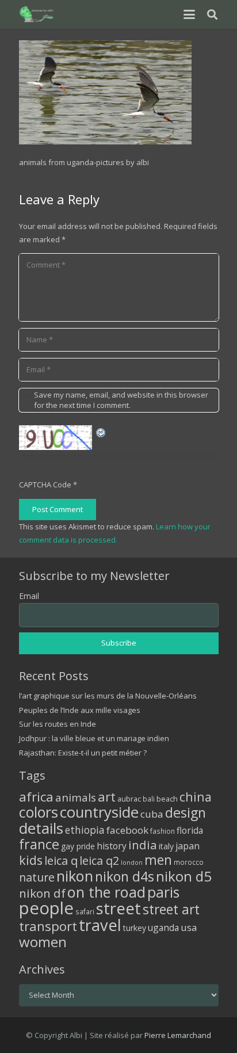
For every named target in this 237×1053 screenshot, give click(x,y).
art (107, 796)
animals (75, 797)
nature (37, 877)
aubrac (129, 799)
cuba (151, 814)
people (46, 908)
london (132, 863)
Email (29, 595)
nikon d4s (124, 876)
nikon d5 (184, 876)
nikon (74, 876)
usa (189, 927)
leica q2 (99, 860)
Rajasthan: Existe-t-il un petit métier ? (83, 752)
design (185, 812)
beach (167, 799)
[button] (189, 14)
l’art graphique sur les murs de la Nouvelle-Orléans (108, 695)
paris (163, 892)
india (142, 845)
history (112, 846)
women (43, 941)
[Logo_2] (37, 14)
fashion (162, 830)
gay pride (78, 846)
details (41, 828)
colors (38, 812)
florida (190, 830)
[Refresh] (101, 431)
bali (149, 798)
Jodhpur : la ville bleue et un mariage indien (94, 738)
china (195, 796)
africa (36, 797)
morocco (189, 862)
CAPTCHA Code (45, 484)
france (39, 844)
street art (171, 909)
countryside (99, 812)
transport (48, 925)
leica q (61, 860)
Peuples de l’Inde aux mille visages (79, 710)
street (118, 908)
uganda (163, 927)
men (158, 860)
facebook (127, 830)
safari (84, 911)
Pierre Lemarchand (177, 1035)
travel (100, 925)
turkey (134, 927)
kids (31, 860)
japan (187, 846)
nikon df (42, 893)
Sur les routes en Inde (57, 724)
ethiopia (85, 830)
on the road (106, 892)
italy (166, 846)
